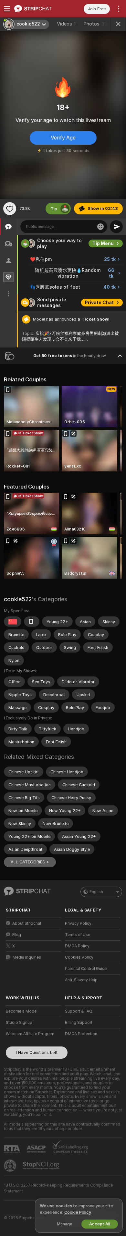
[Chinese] (12, 621)
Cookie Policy (77, 1212)
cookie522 (18, 599)
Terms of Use (77, 934)
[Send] (116, 226)
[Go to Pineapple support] (10, 1165)
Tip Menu (103, 243)
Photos (95, 24)
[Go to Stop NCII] (42, 1165)
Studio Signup (19, 1022)
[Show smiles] (100, 227)
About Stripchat (26, 923)
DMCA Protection (81, 1034)
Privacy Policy (78, 923)
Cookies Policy (79, 957)
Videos (66, 24)
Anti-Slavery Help (81, 980)
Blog (16, 934)
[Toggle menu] (7, 8)
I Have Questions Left (37, 1052)
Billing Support (78, 1022)
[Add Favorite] (9, 208)
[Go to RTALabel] (12, 1149)
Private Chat (99, 302)
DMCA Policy (77, 946)
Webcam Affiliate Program (30, 1034)
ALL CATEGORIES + (30, 862)
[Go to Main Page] (38, 8)
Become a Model (21, 1011)
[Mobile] (31, 621)
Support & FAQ (78, 1011)
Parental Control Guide (86, 968)
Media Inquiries (27, 957)
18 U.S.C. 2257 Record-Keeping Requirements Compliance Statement (58, 1188)
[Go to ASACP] (36, 1149)
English (96, 892)
